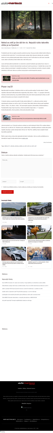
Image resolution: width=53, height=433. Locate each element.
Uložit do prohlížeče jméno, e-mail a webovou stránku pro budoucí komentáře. (23, 187)
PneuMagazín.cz (27, 419)
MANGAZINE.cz (19, 421)
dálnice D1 (7, 146)
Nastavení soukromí (20, 392)
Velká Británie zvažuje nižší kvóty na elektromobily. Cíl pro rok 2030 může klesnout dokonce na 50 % (25, 285)
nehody (16, 146)
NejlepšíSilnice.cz (36, 419)
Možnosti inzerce (31, 388)
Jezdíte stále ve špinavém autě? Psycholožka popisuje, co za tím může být (19, 291)
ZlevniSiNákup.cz (33, 421)
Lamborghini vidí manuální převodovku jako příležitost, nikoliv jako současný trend (21, 294)
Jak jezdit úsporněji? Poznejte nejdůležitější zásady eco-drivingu (16, 300)
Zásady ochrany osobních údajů (31, 392)
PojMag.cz (26, 421)
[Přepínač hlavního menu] (48, 3)
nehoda (12, 146)
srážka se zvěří (23, 146)
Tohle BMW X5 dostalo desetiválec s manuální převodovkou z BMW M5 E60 (19, 297)
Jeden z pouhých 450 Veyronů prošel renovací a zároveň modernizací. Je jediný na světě (22, 288)
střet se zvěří (30, 146)
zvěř (35, 146)
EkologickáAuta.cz (45, 419)
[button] (52, 3)
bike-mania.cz (20, 419)
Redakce (20, 388)
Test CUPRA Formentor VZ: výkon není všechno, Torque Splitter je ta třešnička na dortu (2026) (23, 282)
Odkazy (24, 388)
